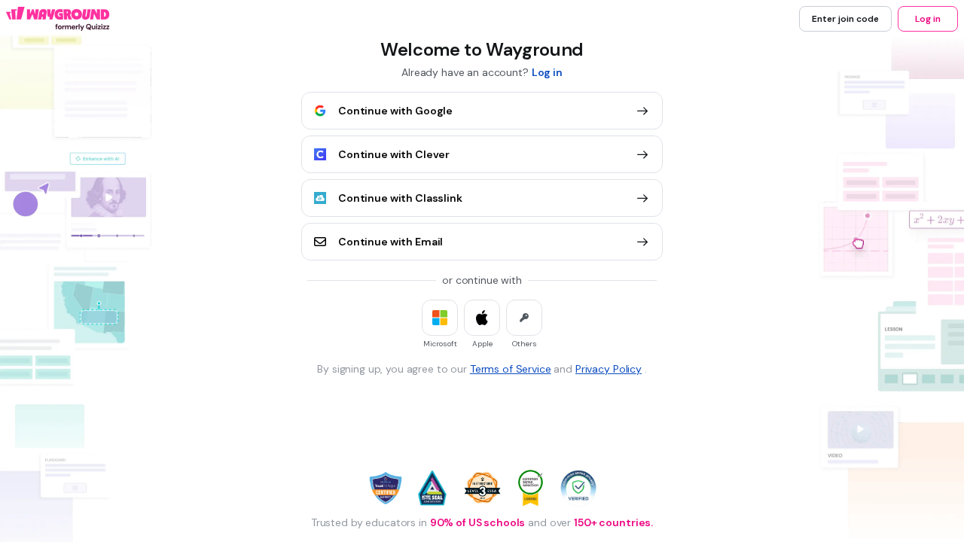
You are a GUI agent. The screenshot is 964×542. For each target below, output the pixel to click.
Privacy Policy (608, 369)
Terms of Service (510, 369)
